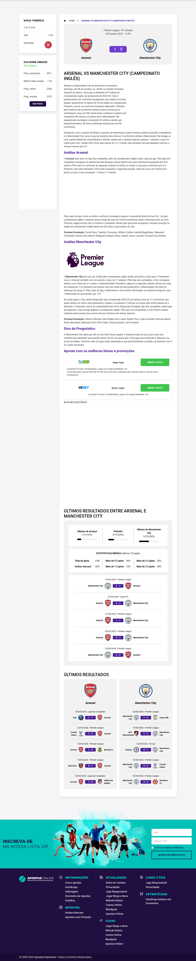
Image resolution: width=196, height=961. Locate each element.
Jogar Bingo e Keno (117, 895)
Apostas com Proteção (78, 917)
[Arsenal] (86, 45)
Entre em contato (116, 882)
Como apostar (73, 882)
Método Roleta (114, 900)
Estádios (70, 900)
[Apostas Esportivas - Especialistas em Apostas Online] (37, 879)
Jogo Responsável (116, 891)
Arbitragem (71, 891)
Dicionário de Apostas (77, 895)
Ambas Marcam (74, 912)
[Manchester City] (150, 45)
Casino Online (114, 904)
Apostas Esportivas (45, 957)
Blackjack (111, 909)
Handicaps (71, 887)
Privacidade (113, 887)
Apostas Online (114, 913)
